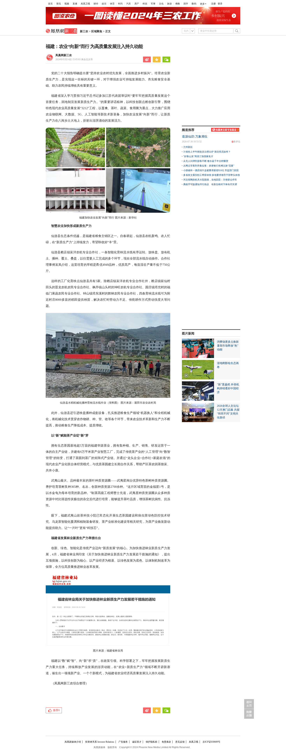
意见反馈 (180, 741)
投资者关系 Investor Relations (99, 741)
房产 (136, 3)
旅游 (169, 3)
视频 (66, 3)
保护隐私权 (151, 741)
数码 (194, 3)
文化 (161, 3)
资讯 (58, 3)
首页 (50, 3)
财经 (96, 3)
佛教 (177, 3)
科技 (145, 3)
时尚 (120, 3)
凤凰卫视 (85, 3)
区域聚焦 (96, 31)
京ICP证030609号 (211, 741)
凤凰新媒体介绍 (73, 741)
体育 (112, 3)
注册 (213, 3)
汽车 (128, 3)
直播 (75, 3)
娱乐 (104, 3)
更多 (202, 4)
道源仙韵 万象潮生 (195, 136)
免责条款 (166, 741)
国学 (185, 3)
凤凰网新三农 (63, 55)
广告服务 (123, 741)
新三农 (84, 31)
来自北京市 (74, 59)
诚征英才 (136, 741)
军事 (153, 3)
